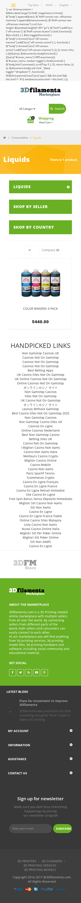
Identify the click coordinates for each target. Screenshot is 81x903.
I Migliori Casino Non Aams (40, 447)
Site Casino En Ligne (40, 494)
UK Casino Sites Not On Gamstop (40, 375)
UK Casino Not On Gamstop (40, 400)
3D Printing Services (39, 865)
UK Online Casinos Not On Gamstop (41, 379)
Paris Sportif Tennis (40, 473)
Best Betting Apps (40, 370)
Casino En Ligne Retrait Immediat (40, 490)
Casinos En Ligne (40, 426)
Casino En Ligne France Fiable (40, 516)
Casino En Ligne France (40, 486)
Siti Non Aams (40, 507)
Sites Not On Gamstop (41, 396)
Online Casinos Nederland (40, 430)
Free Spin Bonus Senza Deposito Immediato (40, 499)
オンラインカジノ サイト (41, 387)
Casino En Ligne (40, 512)
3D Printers (26, 861)
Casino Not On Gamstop (40, 443)
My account (18, 731)
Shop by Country (33, 227)
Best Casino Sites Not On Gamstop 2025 (40, 413)
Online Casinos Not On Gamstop (40, 383)
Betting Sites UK (40, 439)
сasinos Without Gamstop (40, 409)
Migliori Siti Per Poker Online (40, 533)
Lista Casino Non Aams (40, 524)
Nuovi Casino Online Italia (40, 529)
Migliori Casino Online (40, 460)
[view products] (25, 564)
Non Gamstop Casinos (41, 392)
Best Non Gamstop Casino (40, 435)
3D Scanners (52, 861)
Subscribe (63, 829)
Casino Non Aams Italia (40, 452)
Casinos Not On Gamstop (40, 357)
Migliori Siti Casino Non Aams (40, 503)
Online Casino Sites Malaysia (40, 520)
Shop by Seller (30, 206)
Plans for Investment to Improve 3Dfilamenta (37, 703)
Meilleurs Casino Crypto (40, 456)
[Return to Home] (4, 137)
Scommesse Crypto (40, 478)
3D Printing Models (40, 870)
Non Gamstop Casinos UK (40, 353)
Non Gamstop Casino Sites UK (40, 422)
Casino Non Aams (40, 469)
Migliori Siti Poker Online (41, 537)
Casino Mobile (40, 465)
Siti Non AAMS (40, 542)
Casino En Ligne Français (41, 482)
